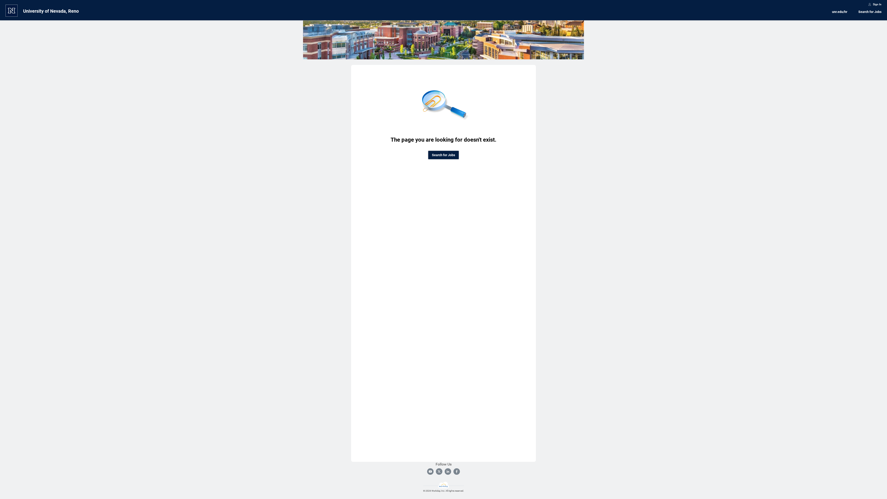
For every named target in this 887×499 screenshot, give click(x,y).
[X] (439, 471)
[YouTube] (430, 471)
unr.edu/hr (839, 12)
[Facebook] (456, 471)
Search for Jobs (869, 12)
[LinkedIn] (448, 471)
